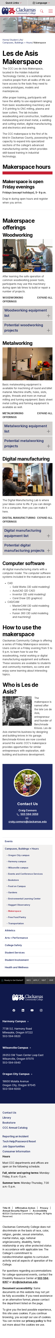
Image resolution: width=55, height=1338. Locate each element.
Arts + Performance (16, 937)
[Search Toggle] (41, 11)
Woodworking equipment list (25, 313)
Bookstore (13, 880)
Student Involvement (17, 959)
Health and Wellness (16, 967)
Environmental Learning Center (24, 898)
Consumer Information (16, 1151)
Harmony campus (17, 861)
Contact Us (9, 1112)
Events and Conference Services (25, 874)
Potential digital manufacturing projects (24, 548)
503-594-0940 (11, 1062)
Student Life (16, 40)
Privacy (44, 1208)
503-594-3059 (29, 814)
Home (5, 40)
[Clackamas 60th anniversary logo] (27, 998)
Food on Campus (17, 886)
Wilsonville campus (18, 867)
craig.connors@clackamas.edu (28, 821)
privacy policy (34, 1320)
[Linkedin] (23, 1010)
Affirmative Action (25, 1208)
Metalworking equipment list (25, 428)
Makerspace (14, 911)
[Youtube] (32, 1010)
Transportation (16, 923)
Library (6, 1117)
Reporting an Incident (15, 1136)
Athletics (10, 930)
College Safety (13, 945)
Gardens (12, 892)
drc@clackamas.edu (25, 1282)
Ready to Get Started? (13, 980)
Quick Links (13, 2)
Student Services (15, 952)
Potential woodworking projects (23, 327)
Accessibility (40, 1210)
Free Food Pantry (17, 917)
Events (9, 841)
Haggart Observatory (19, 905)
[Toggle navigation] (50, 11)
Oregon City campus (18, 855)
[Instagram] (41, 1010)
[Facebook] (14, 1010)
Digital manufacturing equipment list (22, 533)
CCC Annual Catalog (14, 1127)
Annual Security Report (15, 1210)
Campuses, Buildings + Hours (17, 42)
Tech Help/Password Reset (19, 1141)
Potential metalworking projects (24, 443)
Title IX (6, 1208)
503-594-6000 (11, 1088)
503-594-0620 (11, 1036)
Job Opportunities (13, 1146)
